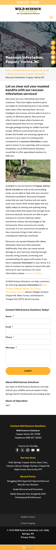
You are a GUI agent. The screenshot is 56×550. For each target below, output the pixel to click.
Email (9, 327)
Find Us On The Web (28, 446)
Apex (37, 288)
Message (11, 347)
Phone (10, 337)
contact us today (33, 273)
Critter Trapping (28, 523)
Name (10, 316)
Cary (32, 288)
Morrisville (11, 292)
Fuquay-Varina (21, 288)
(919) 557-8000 (28, 2)
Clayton (20, 292)
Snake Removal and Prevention (28, 489)
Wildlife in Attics (28, 517)
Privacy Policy (28, 537)
